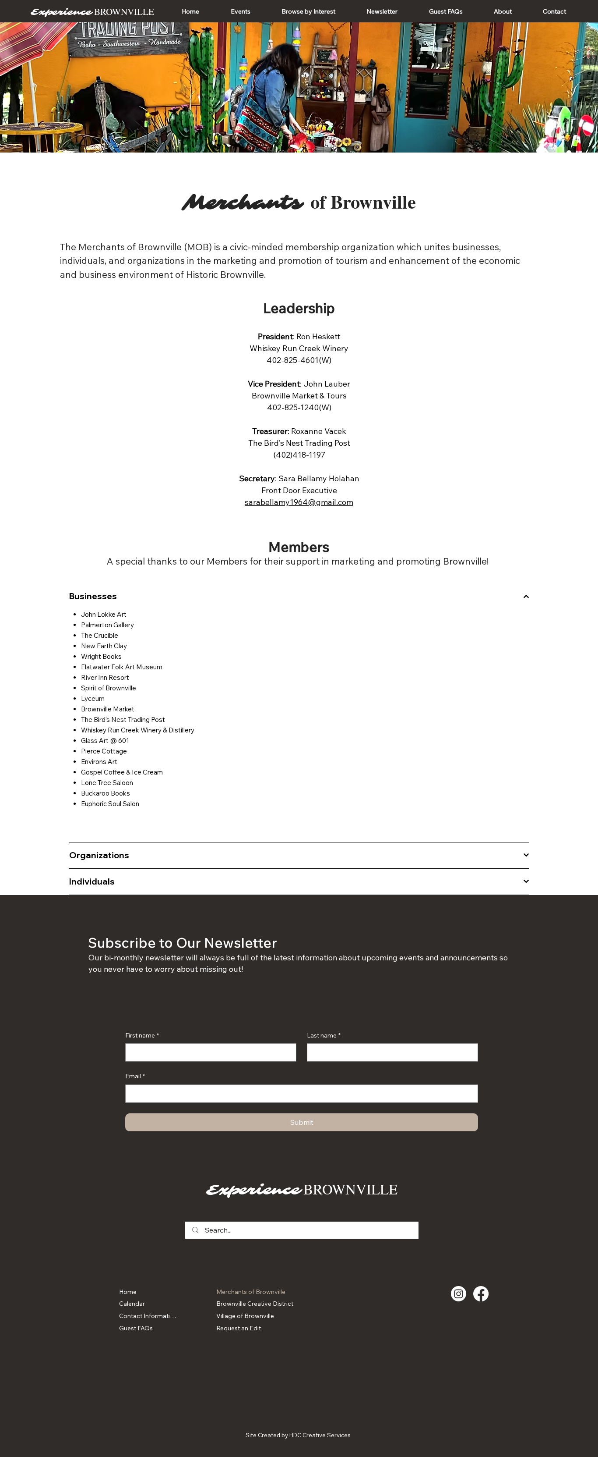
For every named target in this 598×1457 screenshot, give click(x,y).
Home (128, 1292)
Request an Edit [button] (238, 1328)
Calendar (132, 1304)
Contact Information (148, 1316)
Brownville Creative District (254, 1304)
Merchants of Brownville (250, 1292)
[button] (240, 11)
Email (135, 1076)
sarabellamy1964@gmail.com (299, 502)
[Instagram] (458, 1293)
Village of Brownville (245, 1316)
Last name (324, 1035)
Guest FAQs (136, 1328)
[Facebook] (481, 1293)
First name (142, 1035)
